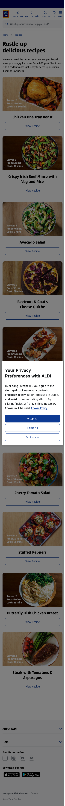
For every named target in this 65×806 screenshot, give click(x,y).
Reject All (32, 428)
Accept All (32, 418)
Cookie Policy (39, 408)
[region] (32, 403)
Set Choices (32, 437)
